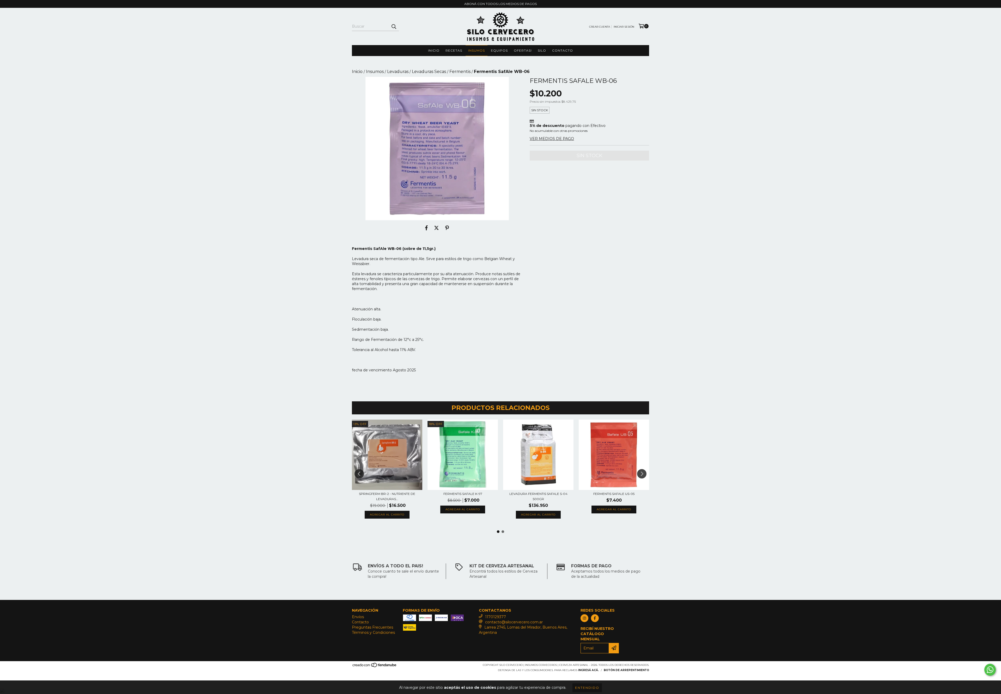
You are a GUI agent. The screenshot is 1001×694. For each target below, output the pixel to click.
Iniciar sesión (624, 26)
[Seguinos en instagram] (584, 618)
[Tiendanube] (375, 666)
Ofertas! (523, 50)
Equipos (499, 50)
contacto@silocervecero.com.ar (514, 622)
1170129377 (495, 617)
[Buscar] (393, 26)
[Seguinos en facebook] (595, 618)
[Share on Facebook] (426, 228)
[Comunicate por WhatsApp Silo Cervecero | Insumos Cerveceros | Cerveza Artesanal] (990, 670)
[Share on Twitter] (436, 228)
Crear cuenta (599, 26)
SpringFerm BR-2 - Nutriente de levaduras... (387, 496)
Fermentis (460, 71)
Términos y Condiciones (373, 632)
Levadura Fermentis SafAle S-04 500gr (538, 496)
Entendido (587, 688)
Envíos (358, 617)
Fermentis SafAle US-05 (613, 494)
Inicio (434, 50)
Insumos (476, 50)
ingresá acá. (588, 670)
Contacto (562, 50)
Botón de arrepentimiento (626, 670)
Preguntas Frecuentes (372, 627)
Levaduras (397, 71)
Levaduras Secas (429, 71)
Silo (542, 50)
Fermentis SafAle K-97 (462, 494)
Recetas (453, 50)
